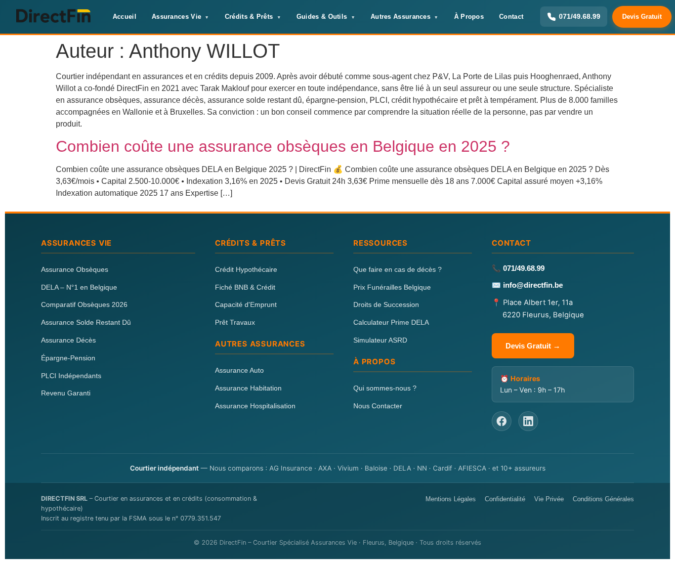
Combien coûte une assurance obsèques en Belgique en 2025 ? (283, 146)
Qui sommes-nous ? (385, 388)
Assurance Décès (68, 340)
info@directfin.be (533, 285)
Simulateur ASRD (380, 340)
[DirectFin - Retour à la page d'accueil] (53, 17)
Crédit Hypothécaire (246, 269)
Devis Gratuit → (533, 346)
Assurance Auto (239, 370)
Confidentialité (505, 499)
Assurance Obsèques (74, 269)
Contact (511, 16)
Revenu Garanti (65, 393)
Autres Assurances (400, 16)
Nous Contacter (377, 406)
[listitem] (501, 421)
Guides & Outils (321, 16)
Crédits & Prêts (249, 16)
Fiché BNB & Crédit (245, 287)
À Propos (469, 16)
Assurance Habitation (248, 388)
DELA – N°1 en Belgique (79, 287)
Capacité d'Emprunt (246, 304)
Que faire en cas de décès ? (397, 269)
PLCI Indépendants (71, 376)
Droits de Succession (386, 304)
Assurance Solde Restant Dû (86, 322)
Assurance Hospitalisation (255, 406)
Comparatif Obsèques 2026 (84, 304)
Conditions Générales (603, 499)
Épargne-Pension (68, 358)
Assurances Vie (176, 16)
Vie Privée (549, 499)
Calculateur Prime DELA (391, 322)
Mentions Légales (450, 499)
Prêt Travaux (235, 322)
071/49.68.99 (524, 268)
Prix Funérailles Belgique (392, 287)
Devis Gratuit (642, 16)
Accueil (124, 16)
